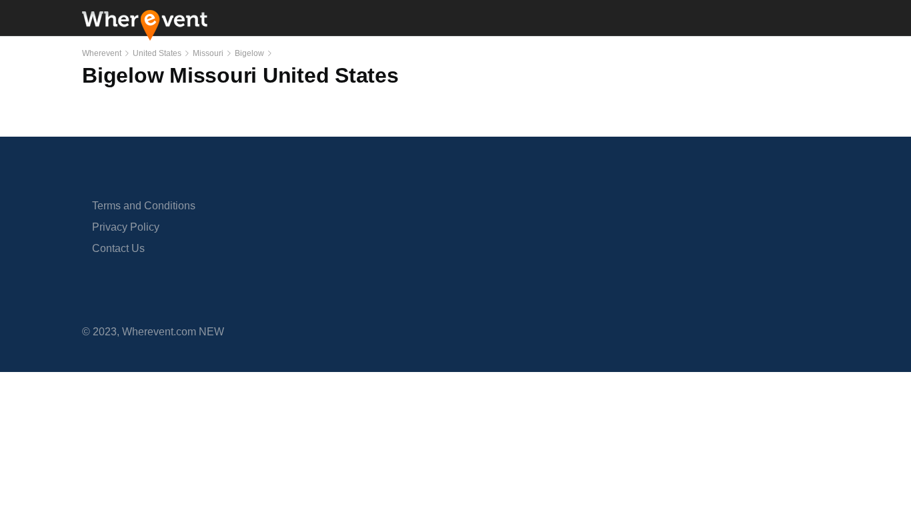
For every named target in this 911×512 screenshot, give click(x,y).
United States (157, 53)
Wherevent (101, 53)
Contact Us (118, 248)
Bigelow (249, 53)
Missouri (208, 53)
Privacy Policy (125, 227)
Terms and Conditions (143, 205)
